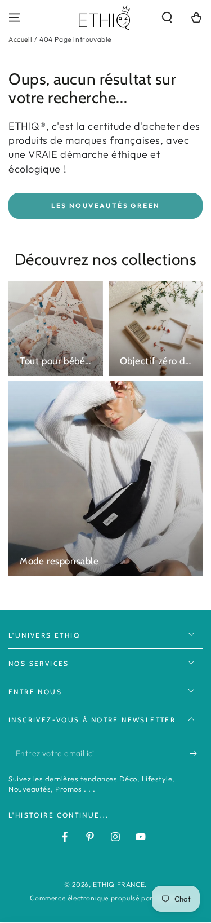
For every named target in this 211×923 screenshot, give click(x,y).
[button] (167, 17)
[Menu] (14, 17)
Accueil (20, 39)
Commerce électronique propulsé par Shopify (105, 898)
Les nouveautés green (105, 205)
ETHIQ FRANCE (119, 884)
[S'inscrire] (196, 753)
